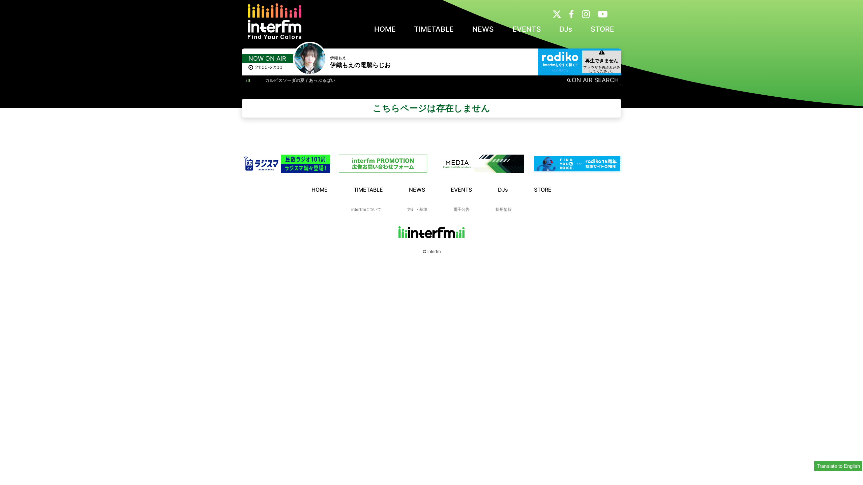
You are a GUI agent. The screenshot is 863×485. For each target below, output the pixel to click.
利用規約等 (560, 70)
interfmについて (366, 209)
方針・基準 (417, 209)
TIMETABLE (434, 29)
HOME (385, 29)
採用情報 (504, 209)
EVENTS (526, 29)
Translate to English (838, 466)
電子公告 (461, 209)
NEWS (483, 29)
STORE (602, 29)
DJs (565, 29)
